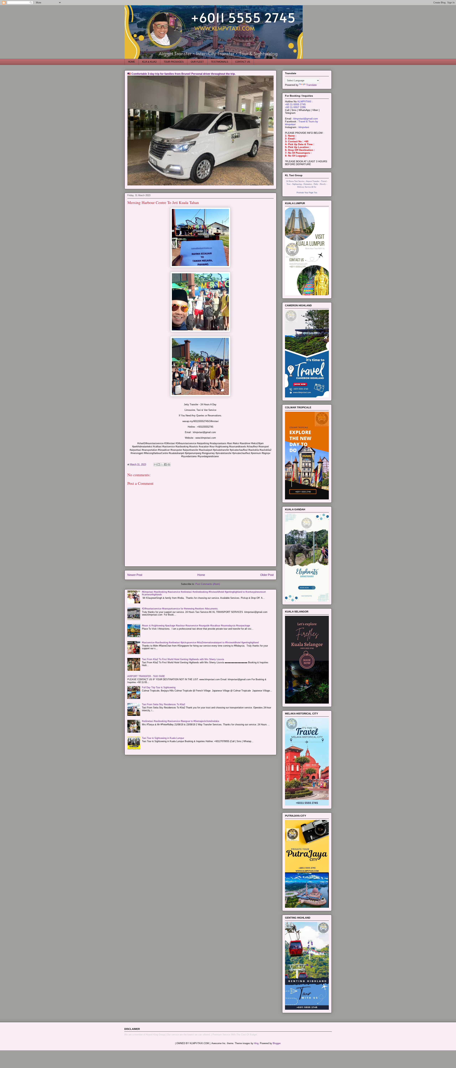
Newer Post (134, 574)
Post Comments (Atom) (207, 584)
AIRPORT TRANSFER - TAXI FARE (146, 676)
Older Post (267, 574)
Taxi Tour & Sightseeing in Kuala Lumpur (163, 738)
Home (201, 574)
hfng (256, 1043)
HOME (131, 61)
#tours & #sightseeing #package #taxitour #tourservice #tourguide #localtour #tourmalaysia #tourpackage (196, 625)
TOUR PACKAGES (174, 61)
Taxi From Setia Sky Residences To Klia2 (163, 704)
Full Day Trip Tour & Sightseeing (158, 687)
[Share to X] (162, 464)
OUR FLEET (197, 61)
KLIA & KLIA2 (149, 61)
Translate (311, 84)
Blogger (276, 1043)
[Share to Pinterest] (169, 464)
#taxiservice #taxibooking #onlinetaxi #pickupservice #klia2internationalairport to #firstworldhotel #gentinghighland (200, 642)
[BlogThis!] (158, 464)
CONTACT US (242, 61)
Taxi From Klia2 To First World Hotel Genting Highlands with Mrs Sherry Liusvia (183, 659)
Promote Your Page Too (307, 192)
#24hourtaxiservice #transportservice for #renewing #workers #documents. (180, 608)
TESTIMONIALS (219, 61)
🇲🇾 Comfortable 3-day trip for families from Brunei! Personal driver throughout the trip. (181, 73)
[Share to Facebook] (165, 464)
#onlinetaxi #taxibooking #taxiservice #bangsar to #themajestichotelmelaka (180, 721)
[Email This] (155, 464)
